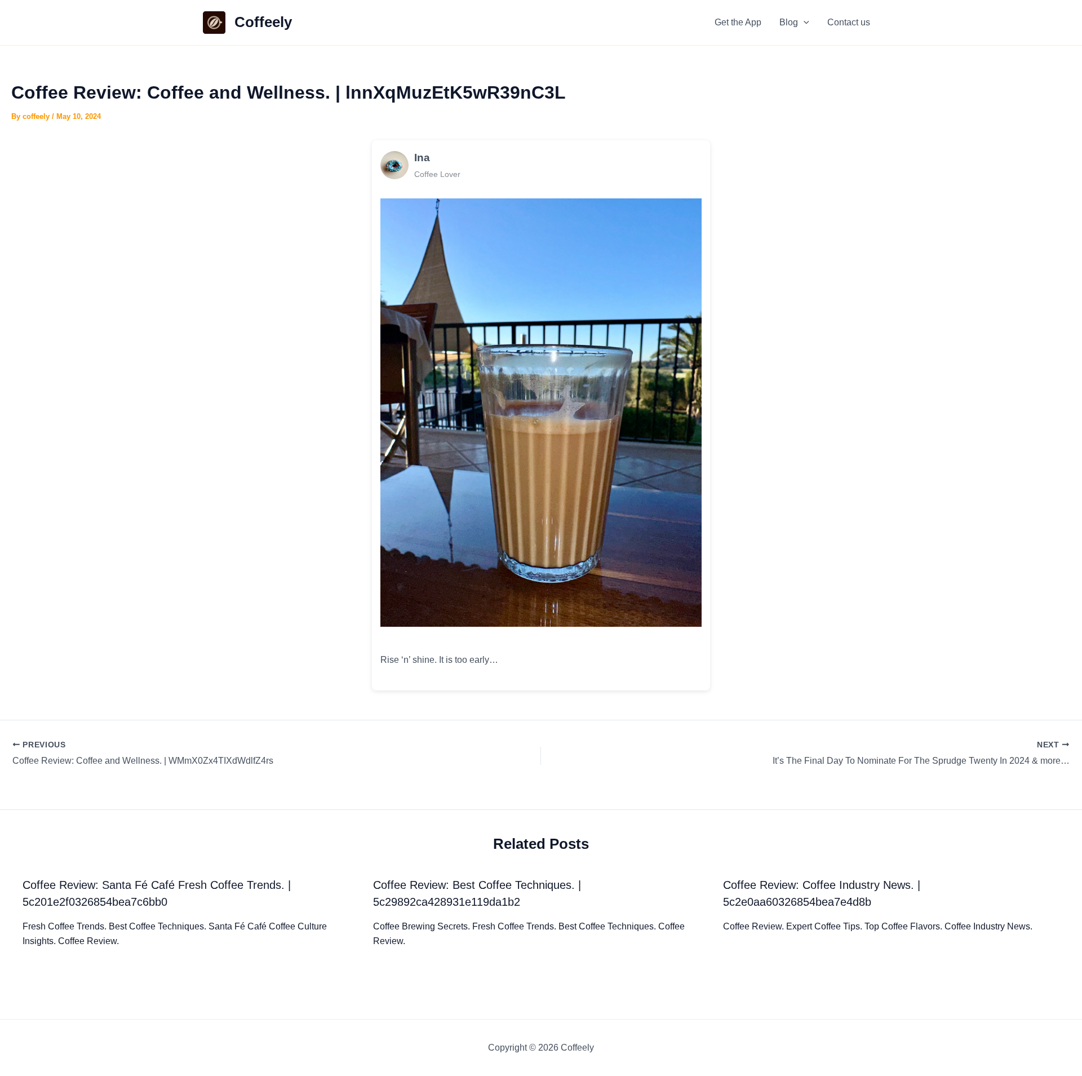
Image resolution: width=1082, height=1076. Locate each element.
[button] (803, 22)
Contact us (848, 22)
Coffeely (263, 22)
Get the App (738, 22)
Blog (788, 22)
